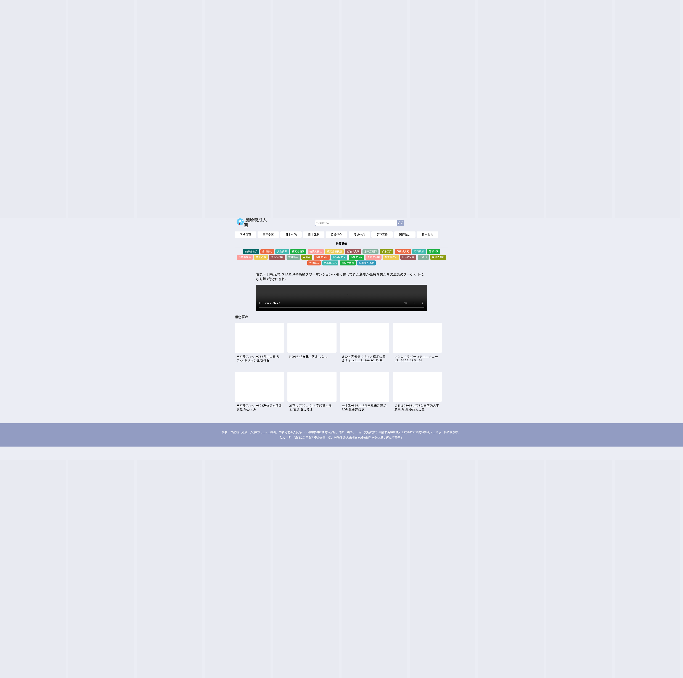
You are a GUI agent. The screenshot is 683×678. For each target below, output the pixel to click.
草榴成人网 (403, 251)
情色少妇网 (277, 257)
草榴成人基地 (366, 263)
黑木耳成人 (391, 257)
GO (401, 223)
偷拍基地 (267, 251)
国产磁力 (405, 234)
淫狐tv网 (433, 251)
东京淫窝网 (370, 251)
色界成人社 (322, 257)
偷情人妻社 (315, 251)
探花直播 (382, 234)
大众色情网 (348, 263)
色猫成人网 (353, 251)
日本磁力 (427, 234)
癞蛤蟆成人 (339, 257)
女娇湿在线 (251, 251)
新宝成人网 (408, 257)
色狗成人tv (356, 257)
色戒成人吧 (330, 263)
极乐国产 (387, 251)
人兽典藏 (282, 251)
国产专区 (268, 234)
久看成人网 (373, 257)
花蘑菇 (307, 257)
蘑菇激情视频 (334, 251)
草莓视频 (419, 251)
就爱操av (293, 257)
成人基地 (261, 257)
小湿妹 (423, 257)
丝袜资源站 (438, 257)
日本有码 (291, 234)
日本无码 (313, 234)
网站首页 (245, 234)
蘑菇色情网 (298, 251)
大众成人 (314, 263)
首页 (259, 274)
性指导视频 (245, 257)
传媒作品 (359, 234)
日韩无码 (273, 274)
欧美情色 (336, 234)
